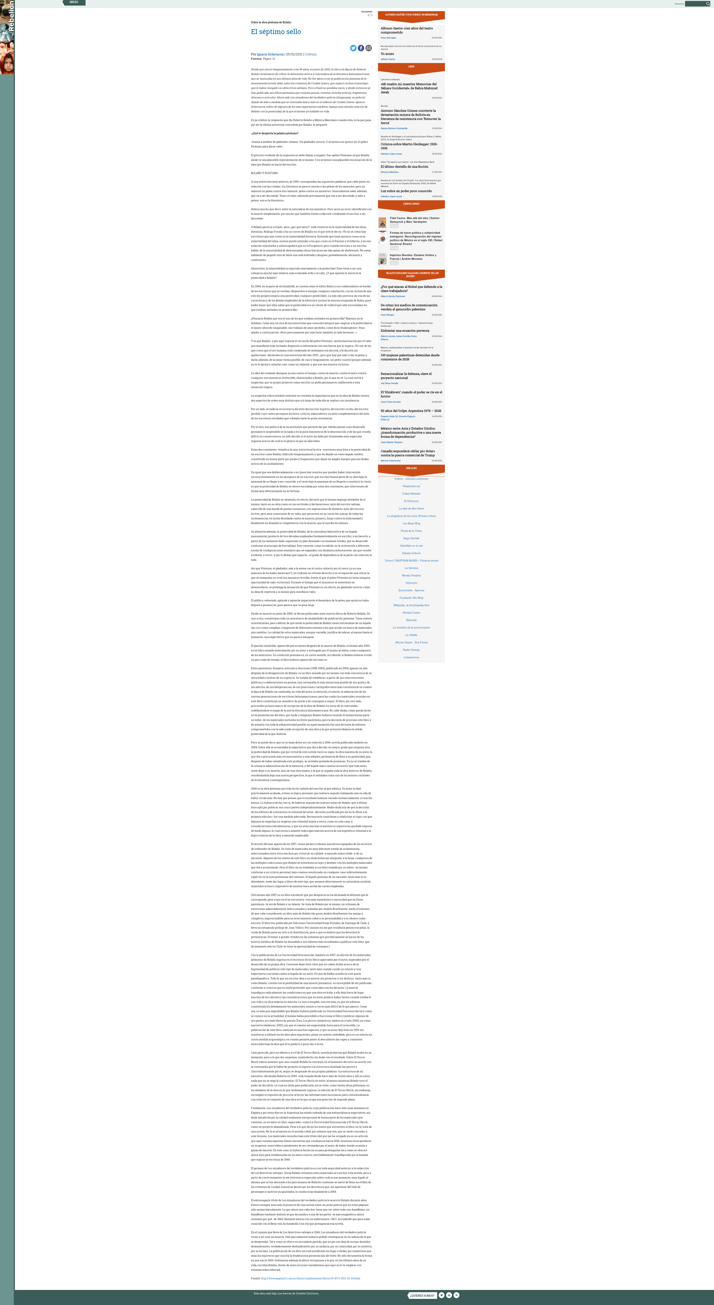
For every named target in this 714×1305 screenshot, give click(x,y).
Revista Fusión (411, 612)
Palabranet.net (411, 486)
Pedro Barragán (388, 37)
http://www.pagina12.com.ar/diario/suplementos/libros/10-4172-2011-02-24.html (310, 1278)
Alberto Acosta (388, 336)
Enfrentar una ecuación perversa (405, 330)
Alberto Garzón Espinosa (393, 296)
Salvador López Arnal (391, 153)
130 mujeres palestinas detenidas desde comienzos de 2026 (410, 357)
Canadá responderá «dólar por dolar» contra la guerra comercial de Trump (408, 453)
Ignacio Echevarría (270, 54)
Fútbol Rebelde (411, 493)
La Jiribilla (411, 635)
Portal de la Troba (411, 531)
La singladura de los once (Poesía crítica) (411, 516)
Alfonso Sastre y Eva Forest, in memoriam (411, 14)
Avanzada (679, 3)
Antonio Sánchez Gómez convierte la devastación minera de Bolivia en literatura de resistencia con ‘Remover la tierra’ (411, 116)
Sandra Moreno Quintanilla (394, 128)
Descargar (394, 226)
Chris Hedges (387, 314)
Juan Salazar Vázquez (391, 442)
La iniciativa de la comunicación (411, 627)
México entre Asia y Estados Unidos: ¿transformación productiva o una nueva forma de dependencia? (411, 432)
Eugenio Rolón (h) (389, 416)
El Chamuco (411, 501)
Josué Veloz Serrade (391, 401)
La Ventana (411, 568)
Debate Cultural (411, 553)
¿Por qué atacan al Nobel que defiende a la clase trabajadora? (411, 289)
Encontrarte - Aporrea (411, 590)
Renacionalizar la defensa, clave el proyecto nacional (406, 376)
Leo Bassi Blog (411, 523)
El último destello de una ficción (404, 166)
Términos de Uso (330, 1293)
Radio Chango (411, 650)
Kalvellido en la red (411, 545)
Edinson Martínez (389, 172)
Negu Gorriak (411, 538)
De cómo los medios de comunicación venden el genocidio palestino (409, 307)
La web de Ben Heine (411, 508)
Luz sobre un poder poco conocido (406, 191)
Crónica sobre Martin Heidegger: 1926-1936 (409, 146)
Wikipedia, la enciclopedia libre (411, 605)
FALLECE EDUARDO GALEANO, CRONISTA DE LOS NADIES (412, 274)
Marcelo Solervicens (391, 460)
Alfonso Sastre (388, 59)
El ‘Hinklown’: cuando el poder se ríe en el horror (411, 394)
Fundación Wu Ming (411, 598)
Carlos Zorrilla (403, 336)
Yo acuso (387, 54)
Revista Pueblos (411, 575)
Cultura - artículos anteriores (411, 478)
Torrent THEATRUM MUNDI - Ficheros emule (411, 560)
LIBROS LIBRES (411, 203)
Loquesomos (411, 657)
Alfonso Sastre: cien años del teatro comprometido (407, 30)
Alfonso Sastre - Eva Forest (411, 642)
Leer (411, 66)
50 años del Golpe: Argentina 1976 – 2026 (411, 411)
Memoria (411, 620)
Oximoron (411, 583)
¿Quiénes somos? (422, 1295)
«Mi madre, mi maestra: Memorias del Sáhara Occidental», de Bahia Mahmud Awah (409, 88)
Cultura (310, 54)
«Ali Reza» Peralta (389, 383)
